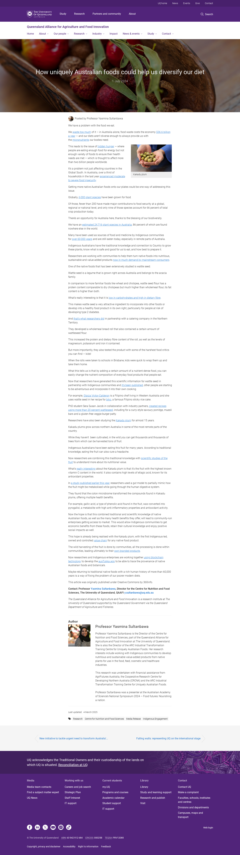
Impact (114, 33)
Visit (142, 803)
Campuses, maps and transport (190, 815)
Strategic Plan (73, 792)
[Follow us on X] (45, 827)
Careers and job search (78, 786)
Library (144, 786)
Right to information (88, 846)
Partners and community (107, 13)
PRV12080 (118, 837)
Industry (97, 33)
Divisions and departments (193, 807)
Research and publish (152, 797)
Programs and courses (115, 792)
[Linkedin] (37, 827)
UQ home (162, 3)
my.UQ (106, 786)
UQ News (32, 797)
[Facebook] (29, 827)
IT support (70, 803)
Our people (60, 33)
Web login (208, 827)
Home (30, 33)
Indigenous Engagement (155, 719)
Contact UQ (184, 786)
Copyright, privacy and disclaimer (43, 846)
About (132, 13)
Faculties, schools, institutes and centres (194, 800)
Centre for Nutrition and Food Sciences (104, 719)
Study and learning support (155, 792)
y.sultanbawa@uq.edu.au (139, 592)
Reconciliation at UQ (73, 765)
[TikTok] (68, 827)
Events (186, 3)
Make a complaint (188, 792)
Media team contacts (39, 786)
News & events (131, 33)
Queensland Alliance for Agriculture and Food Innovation (68, 27)
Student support (111, 803)
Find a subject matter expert (43, 792)
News (175, 3)
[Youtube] (53, 827)
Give (197, 3)
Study (63, 13)
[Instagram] (61, 827)
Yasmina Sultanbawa (103, 588)
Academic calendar (113, 797)
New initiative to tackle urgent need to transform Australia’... (74, 738)
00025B (98, 837)
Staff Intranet (72, 797)
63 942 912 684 (75, 837)
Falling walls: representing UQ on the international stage (168, 738)
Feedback (106, 846)
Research (79, 13)
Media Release (133, 719)
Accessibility (69, 846)
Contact (209, 3)
